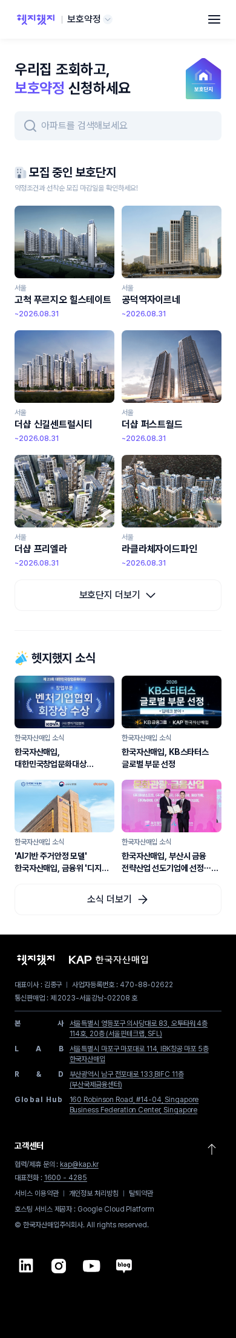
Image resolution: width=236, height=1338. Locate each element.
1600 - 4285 (65, 1177)
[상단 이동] (211, 1149)
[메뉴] (214, 19)
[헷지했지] (36, 19)
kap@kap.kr (79, 1164)
